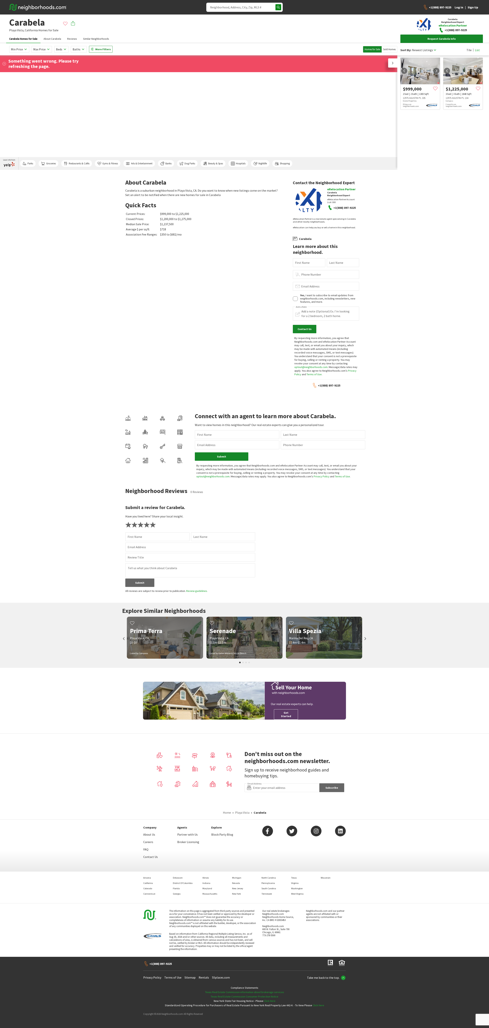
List (477, 50)
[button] (392, 63)
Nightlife (262, 163)
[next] (436, 71)
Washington (297, 888)
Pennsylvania (268, 883)
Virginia (295, 883)
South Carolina (269, 888)
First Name (302, 262)
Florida (176, 888)
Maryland (207, 888)
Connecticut (149, 893)
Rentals (204, 977)
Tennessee (267, 893)
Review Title (136, 557)
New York (236, 893)
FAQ (145, 849)
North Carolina (269, 877)
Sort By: (405, 50)
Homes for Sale (372, 49)
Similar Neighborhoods (96, 38)
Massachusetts (209, 893)
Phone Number (311, 274)
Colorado (147, 888)
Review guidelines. (197, 591)
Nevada (236, 883)
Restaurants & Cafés (79, 163)
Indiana (206, 883)
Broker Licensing (188, 842)
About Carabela (52, 38)
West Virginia (297, 893)
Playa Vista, (16, 30)
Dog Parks (190, 163)
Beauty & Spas (215, 163)
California (31, 30)
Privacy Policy (322, 476)
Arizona (147, 877)
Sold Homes (389, 49)
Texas (294, 877)
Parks (30, 163)
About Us (149, 834)
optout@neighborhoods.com (311, 367)
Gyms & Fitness (110, 163)
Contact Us (150, 857)
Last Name (336, 262)
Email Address (310, 286)
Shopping (285, 163)
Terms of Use (314, 374)
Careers (148, 842)
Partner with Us (187, 834)
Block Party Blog (222, 834)
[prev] (404, 71)
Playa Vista (242, 812)
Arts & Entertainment (141, 163)
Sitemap (190, 977)
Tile (469, 50)
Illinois (205, 877)
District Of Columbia (183, 883)
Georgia (177, 893)
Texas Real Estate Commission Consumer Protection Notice (244, 996)
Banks (168, 163)
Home (227, 812)
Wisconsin (325, 877)
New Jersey (237, 888)
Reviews (72, 38)
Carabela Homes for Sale (23, 38)
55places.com (221, 977)
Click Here (269, 1001)
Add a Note (301, 307)
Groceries (51, 163)
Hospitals (240, 163)
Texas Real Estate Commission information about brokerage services (244, 992)
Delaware (177, 877)
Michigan (236, 877)
